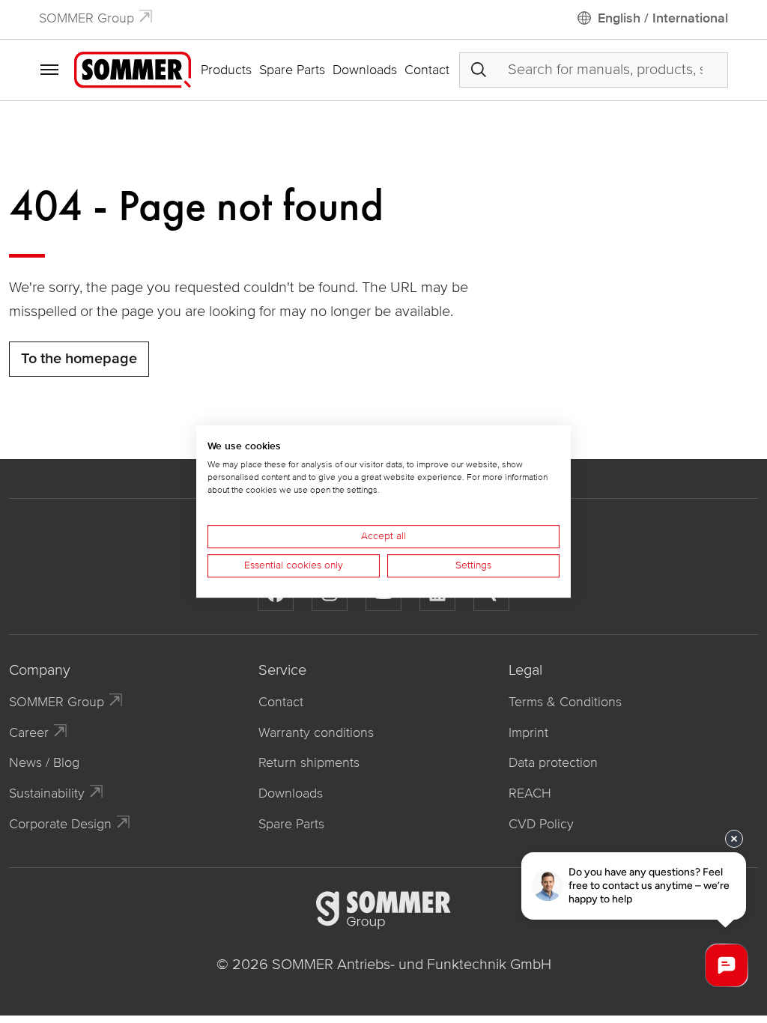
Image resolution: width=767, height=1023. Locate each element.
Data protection (553, 762)
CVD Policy (541, 824)
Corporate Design (60, 824)
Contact (426, 69)
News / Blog (44, 762)
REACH (530, 793)
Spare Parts (292, 69)
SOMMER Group (86, 18)
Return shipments (309, 762)
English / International (663, 18)
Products (226, 69)
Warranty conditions (316, 732)
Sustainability (47, 793)
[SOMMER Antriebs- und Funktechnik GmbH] (132, 69)
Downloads (365, 69)
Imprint (528, 732)
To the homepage (79, 359)
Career (29, 732)
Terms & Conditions (565, 701)
